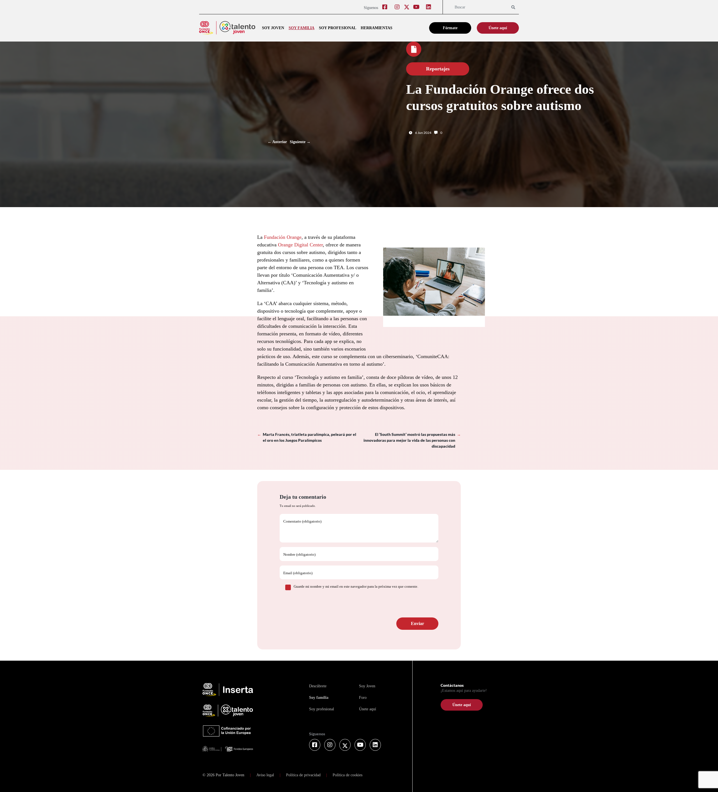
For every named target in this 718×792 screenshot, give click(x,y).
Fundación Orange (283, 237)
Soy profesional (337, 28)
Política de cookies (347, 775)
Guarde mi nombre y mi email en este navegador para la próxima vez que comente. (356, 586)
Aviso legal (265, 775)
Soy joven (273, 28)
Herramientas (376, 28)
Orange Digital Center (300, 245)
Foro (363, 697)
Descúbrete (317, 686)
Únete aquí (498, 28)
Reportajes (438, 69)
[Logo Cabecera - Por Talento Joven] (227, 28)
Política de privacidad (303, 775)
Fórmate (450, 28)
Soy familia (301, 28)
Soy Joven (367, 686)
